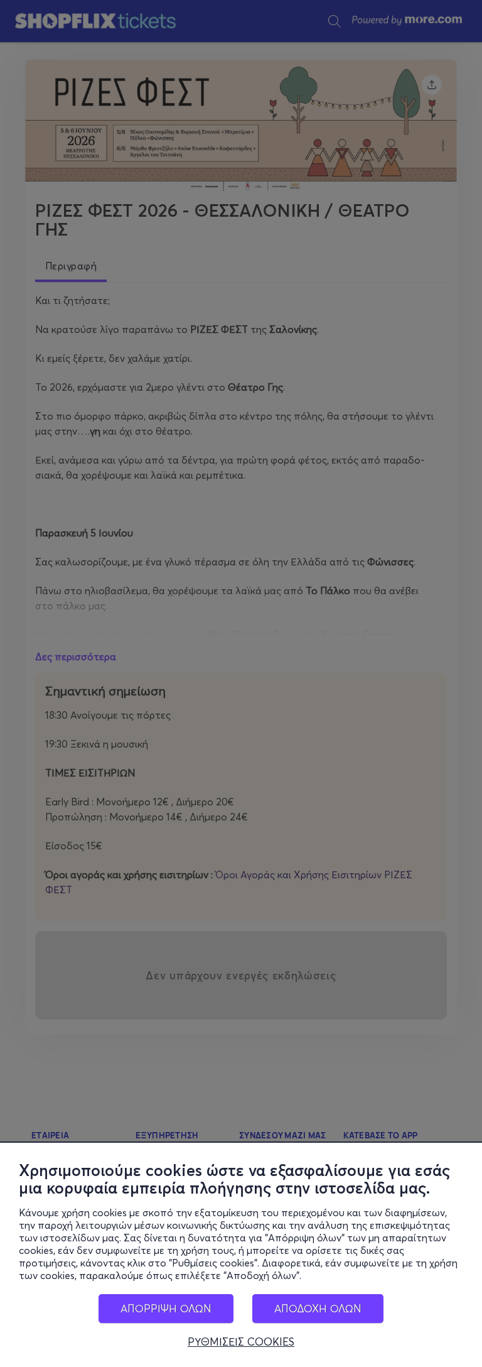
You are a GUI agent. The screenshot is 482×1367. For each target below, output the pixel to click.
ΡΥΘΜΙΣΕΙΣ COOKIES (241, 1342)
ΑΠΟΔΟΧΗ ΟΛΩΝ (318, 1308)
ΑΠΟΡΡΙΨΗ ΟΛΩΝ (166, 1308)
